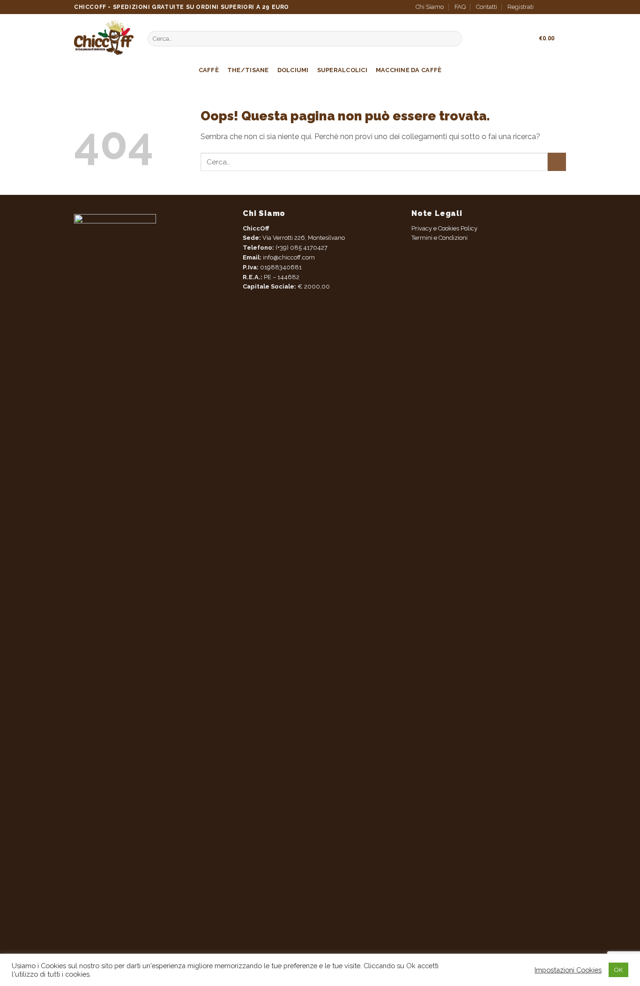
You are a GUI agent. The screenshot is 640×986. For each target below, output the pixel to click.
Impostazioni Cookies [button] (568, 970)
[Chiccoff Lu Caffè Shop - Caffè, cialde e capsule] (104, 37)
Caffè (209, 70)
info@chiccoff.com (288, 257)
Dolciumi (293, 70)
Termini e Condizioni (439, 237)
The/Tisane (248, 70)
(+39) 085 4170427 (301, 247)
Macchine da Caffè (408, 70)
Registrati (520, 6)
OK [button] (618, 969)
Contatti (486, 6)
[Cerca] (453, 39)
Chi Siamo (430, 6)
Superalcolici (342, 70)
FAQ (460, 6)
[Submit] (557, 162)
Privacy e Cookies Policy (444, 228)
